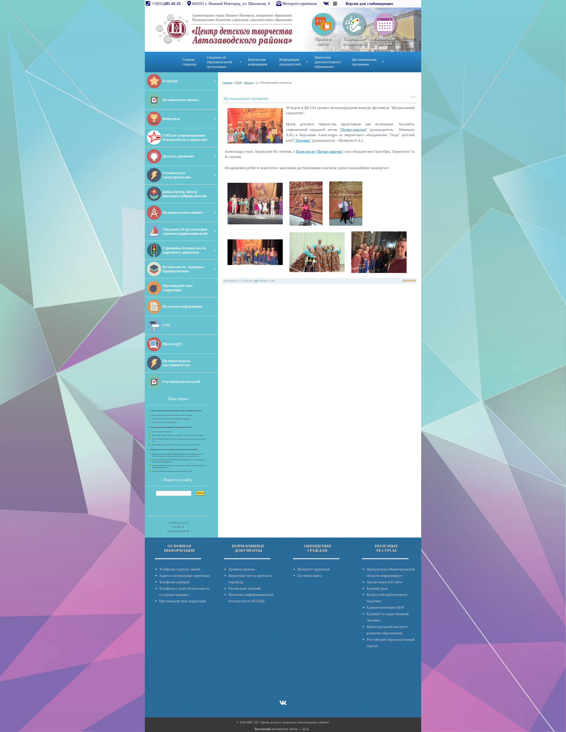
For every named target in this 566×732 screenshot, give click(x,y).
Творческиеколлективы (354, 41)
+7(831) (165, 3)
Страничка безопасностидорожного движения (184, 250)
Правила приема (241, 569)
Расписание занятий (244, 588)
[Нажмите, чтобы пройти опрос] (177, 440)
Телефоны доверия (174, 582)
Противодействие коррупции (182, 601)
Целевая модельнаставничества (177, 363)
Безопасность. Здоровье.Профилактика (183, 269)
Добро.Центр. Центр (185, 194)
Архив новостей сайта (384, 582)
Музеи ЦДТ (172, 344)
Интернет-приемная (313, 569)
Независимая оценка (181, 100)
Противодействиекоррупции (178, 288)
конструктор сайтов (285, 729)
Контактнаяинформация (257, 62)
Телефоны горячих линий (179, 569)
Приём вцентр (323, 41)
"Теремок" (302, 140)
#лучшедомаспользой (181, 381)
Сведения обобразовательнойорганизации (219, 62)
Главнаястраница (189, 62)
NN (256, 281)
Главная (227, 82)
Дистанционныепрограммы (364, 62)
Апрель (248, 82)
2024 (238, 82)
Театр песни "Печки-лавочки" (320, 151)
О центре (170, 81)
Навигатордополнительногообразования (328, 62)
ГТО (166, 325)
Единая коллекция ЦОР (385, 607)
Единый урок (377, 588)
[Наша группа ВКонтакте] (326, 3)
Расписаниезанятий (385, 41)
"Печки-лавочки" (353, 130)
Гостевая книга (309, 576)
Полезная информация (182, 306)
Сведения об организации (185, 231)
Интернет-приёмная (299, 3)
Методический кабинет (183, 212)
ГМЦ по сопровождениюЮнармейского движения (185, 137)
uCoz (305, 729)
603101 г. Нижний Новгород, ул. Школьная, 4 (231, 3)
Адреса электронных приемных (184, 576)
